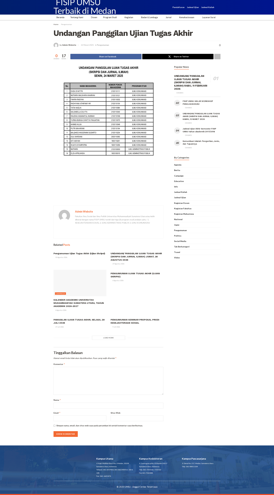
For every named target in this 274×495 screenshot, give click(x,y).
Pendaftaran (179, 7)
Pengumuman (66, 24)
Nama (57, 400)
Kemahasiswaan (186, 17)
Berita (177, 170)
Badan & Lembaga (149, 17)
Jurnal (168, 17)
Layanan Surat (209, 17)
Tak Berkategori (182, 246)
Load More (108, 338)
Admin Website (69, 45)
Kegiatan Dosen (181, 203)
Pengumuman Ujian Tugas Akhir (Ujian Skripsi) (79, 253)
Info (176, 186)
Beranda (60, 17)
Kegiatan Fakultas (183, 208)
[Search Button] (219, 7)
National (178, 219)
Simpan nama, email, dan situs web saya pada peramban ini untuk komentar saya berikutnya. (99, 425)
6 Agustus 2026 (60, 310)
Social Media (180, 241)
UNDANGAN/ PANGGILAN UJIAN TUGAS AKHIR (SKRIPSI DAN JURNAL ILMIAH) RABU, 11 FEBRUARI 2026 (190, 82)
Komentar (59, 364)
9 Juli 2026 (116, 327)
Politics (177, 236)
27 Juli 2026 (59, 327)
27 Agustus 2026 (118, 264)
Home (56, 24)
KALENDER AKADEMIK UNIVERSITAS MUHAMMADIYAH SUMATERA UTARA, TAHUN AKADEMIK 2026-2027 (79, 303)
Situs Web (115, 413)
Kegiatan (128, 17)
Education (179, 181)
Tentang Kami (76, 17)
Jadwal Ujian (193, 7)
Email (57, 412)
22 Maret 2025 (87, 45)
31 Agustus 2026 (61, 257)
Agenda (177, 165)
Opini (176, 225)
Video (177, 257)
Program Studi (110, 17)
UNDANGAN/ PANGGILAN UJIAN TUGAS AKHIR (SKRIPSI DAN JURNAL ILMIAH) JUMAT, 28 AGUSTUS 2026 (136, 256)
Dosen (94, 17)
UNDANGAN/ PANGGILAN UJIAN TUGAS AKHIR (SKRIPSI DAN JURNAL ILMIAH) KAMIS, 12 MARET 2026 (201, 116)
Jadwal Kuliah (207, 7)
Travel (177, 252)
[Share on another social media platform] (217, 56)
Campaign (60, 293)
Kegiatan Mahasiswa (184, 214)
